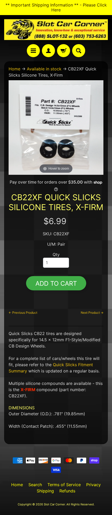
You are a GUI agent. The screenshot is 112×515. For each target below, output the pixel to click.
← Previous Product (23, 313)
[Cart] (63, 50)
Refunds (67, 490)
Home (14, 68)
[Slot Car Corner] (56, 29)
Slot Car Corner (54, 504)
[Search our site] (78, 50)
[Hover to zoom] (56, 127)
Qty (56, 254)
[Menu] (33, 50)
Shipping (45, 490)
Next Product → (92, 313)
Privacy (93, 484)
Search (35, 484)
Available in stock (44, 68)
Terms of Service (64, 484)
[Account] (48, 50)
